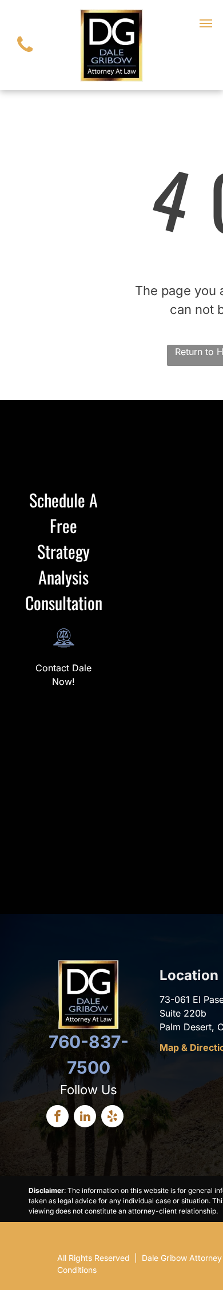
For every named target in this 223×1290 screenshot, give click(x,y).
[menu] (205, 23)
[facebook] (57, 1117)
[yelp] (112, 1117)
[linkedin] (85, 1117)
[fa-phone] (25, 55)
